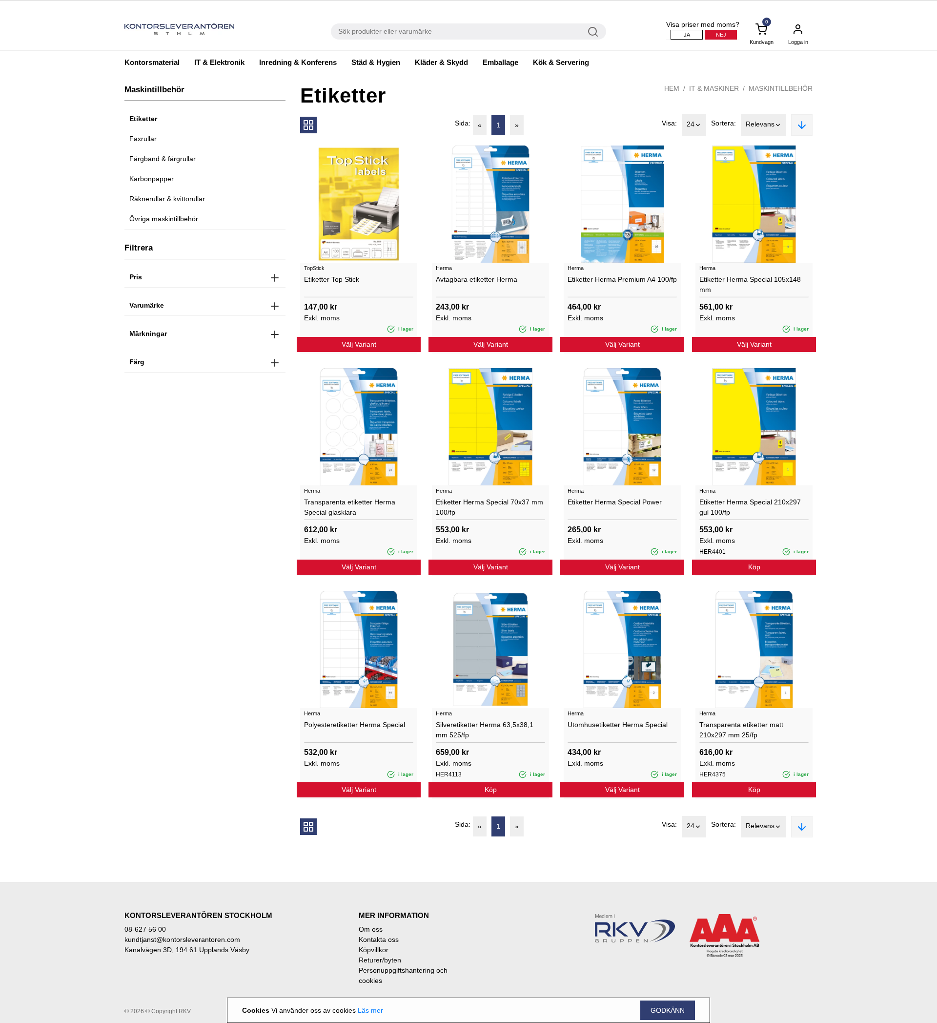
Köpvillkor (373, 950)
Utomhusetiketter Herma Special (618, 725)
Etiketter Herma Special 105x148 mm (750, 284)
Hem (671, 88)
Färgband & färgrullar (162, 159)
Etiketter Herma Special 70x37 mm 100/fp (489, 507)
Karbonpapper (151, 179)
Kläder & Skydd (441, 62)
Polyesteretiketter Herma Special (354, 725)
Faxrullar (143, 139)
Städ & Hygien (375, 62)
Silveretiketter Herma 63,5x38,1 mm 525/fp (484, 730)
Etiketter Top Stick (331, 279)
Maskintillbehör (781, 88)
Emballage (500, 62)
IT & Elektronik (219, 62)
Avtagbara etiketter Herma (476, 279)
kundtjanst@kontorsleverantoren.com (182, 939)
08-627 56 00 (145, 929)
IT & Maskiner (714, 88)
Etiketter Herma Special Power (615, 502)
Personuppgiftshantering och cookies (403, 975)
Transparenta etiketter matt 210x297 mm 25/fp (741, 730)
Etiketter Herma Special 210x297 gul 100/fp (750, 507)
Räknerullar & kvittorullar (167, 199)
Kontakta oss (379, 939)
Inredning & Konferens (298, 62)
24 (690, 124)
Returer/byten (380, 960)
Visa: (669, 123)
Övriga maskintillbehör (163, 219)
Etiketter (143, 119)
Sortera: (723, 123)
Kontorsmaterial (152, 62)
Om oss (371, 929)
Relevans (760, 124)
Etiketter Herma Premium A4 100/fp (622, 279)
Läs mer (370, 1010)
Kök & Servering (561, 62)
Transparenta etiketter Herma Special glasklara (349, 507)
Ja (687, 35)
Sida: (462, 123)
